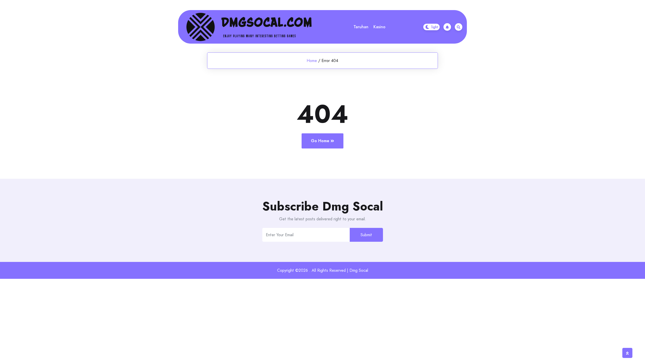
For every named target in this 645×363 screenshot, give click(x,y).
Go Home (320, 141)
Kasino (379, 27)
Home (312, 61)
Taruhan (360, 27)
